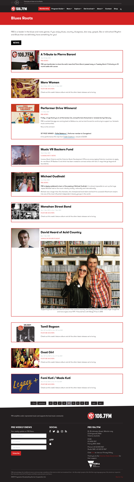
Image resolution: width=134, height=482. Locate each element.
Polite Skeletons (61, 133)
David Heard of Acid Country (61, 232)
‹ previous (41, 403)
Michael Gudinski (53, 176)
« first (34, 403)
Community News (48, 156)
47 (60, 403)
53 (87, 403)
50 (73, 403)
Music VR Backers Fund (57, 149)
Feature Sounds (47, 89)
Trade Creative (69, 137)
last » (100, 403)
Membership (44, 8)
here (92, 452)
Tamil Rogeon (50, 326)
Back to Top (119, 477)
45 (51, 403)
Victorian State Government (109, 456)
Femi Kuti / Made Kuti (56, 378)
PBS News (44, 61)
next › (94, 403)
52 (82, 403)
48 (64, 403)
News (69, 9)
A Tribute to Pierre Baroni (58, 54)
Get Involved (89, 9)
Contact (108, 9)
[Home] (20, 8)
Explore (77, 9)
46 (55, 403)
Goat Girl (47, 352)
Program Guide (57, 9)
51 (77, 403)
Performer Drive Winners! (59, 108)
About (99, 9)
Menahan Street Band (56, 206)
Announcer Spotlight (50, 238)
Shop (116, 9)
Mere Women (50, 82)
